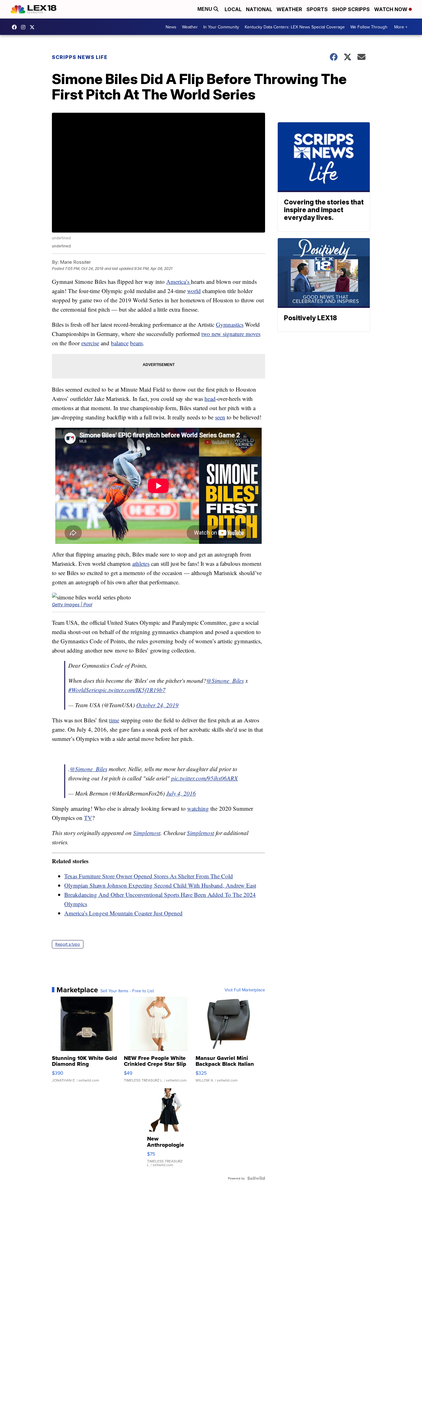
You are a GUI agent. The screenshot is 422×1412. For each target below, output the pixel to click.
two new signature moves (230, 334)
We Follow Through (368, 27)
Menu (205, 9)
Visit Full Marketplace (245, 990)
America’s (178, 281)
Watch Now (391, 9)
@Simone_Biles (225, 680)
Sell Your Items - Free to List (127, 991)
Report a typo (67, 944)
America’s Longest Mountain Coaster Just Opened (123, 913)
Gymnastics (229, 324)
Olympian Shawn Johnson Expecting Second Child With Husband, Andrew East (160, 885)
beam (136, 343)
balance (120, 343)
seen (220, 417)
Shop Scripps (351, 9)
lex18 (16, 27)
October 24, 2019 (157, 705)
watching (198, 808)
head (210, 398)
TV (88, 818)
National (259, 9)
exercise (90, 343)
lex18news (34, 27)
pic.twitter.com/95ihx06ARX (204, 778)
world (194, 291)
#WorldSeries (84, 690)
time (114, 720)
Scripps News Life (80, 57)
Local (233, 9)
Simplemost (146, 833)
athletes (141, 563)
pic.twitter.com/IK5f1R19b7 (133, 690)
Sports (317, 9)
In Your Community (221, 27)
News (171, 27)
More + (400, 27)
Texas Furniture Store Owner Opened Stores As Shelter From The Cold (148, 876)
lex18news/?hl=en (24, 27)
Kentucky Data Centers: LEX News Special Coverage (295, 27)
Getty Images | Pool (72, 604)
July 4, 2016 (181, 793)
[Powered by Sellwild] (256, 1178)
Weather (289, 9)
